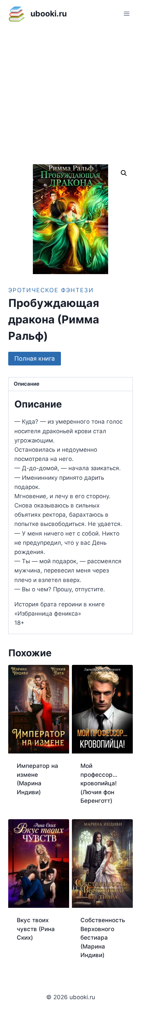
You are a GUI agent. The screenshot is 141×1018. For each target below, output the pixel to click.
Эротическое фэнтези (51, 290)
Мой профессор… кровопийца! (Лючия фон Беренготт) (98, 783)
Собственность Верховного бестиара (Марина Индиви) (102, 937)
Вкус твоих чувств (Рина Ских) (36, 929)
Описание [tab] (26, 384)
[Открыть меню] (126, 13)
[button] (124, 173)
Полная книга (34, 358)
